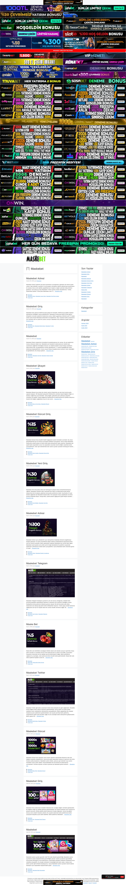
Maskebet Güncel (35, 731)
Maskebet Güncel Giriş (38, 414)
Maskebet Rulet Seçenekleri (39, 870)
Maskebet (30, 294)
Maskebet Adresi (35, 278)
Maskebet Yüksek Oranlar (47, 355)
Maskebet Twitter (35, 672)
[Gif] (63, 122)
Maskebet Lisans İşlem (41, 296)
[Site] (31, 87)
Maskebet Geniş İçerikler (33, 453)
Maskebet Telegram (36, 563)
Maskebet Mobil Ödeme (40, 819)
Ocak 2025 (84, 325)
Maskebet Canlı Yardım (33, 614)
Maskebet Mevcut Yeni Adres (34, 404)
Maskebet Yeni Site (37, 355)
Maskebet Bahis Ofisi (32, 770)
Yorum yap (30, 297)
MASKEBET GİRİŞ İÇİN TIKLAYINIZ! (63, 50)
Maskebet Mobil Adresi (40, 325)
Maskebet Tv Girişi (50, 325)
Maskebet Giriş (34, 306)
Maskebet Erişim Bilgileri (33, 503)
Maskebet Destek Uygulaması (42, 553)
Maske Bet (32, 624)
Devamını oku (58, 291)
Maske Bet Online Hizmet (38, 662)
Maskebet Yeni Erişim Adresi (52, 296)
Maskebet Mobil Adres (33, 721)
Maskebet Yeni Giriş (37, 463)
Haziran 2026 (85, 323)
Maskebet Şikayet (35, 365)
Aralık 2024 (84, 328)
